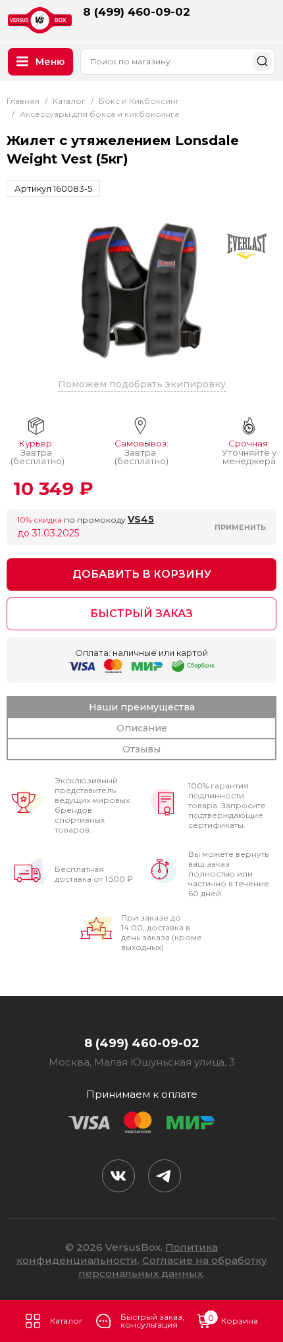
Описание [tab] (141, 728)
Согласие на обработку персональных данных (172, 1267)
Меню (50, 62)
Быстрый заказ (141, 613)
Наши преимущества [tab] (142, 707)
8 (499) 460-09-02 (136, 11)
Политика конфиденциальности (117, 1253)
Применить (240, 527)
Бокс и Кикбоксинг (139, 101)
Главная (23, 101)
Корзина (233, 1320)
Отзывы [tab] (141, 749)
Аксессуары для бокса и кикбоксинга (99, 114)
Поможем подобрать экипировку (142, 384)
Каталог (66, 1321)
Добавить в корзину (141, 574)
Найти (262, 61)
